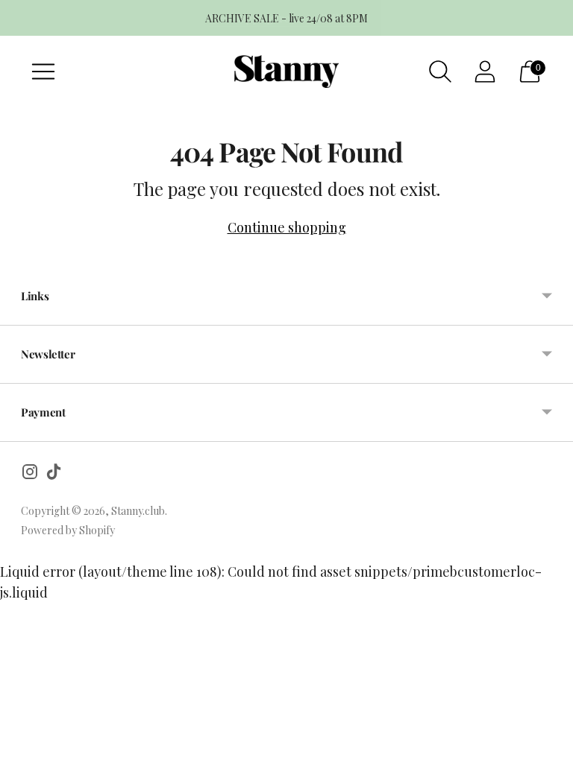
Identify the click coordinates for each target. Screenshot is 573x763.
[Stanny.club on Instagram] (30, 474)
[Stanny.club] (286, 72)
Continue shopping (287, 227)
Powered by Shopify (68, 530)
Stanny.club (138, 511)
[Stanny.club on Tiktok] (54, 474)
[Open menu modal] (43, 71)
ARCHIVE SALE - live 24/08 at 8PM (286, 18)
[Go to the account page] (485, 71)
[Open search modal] (440, 71)
